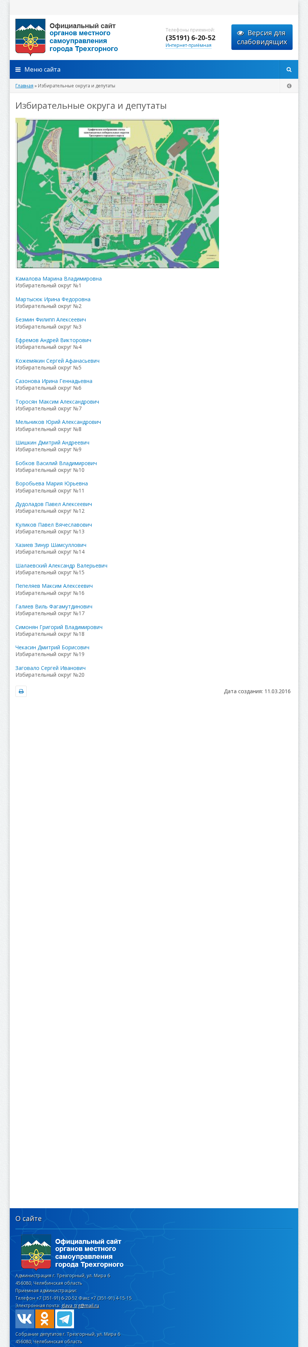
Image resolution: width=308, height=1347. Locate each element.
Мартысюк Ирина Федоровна (53, 299)
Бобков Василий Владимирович (56, 463)
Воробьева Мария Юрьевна (51, 483)
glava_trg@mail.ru (80, 1305)
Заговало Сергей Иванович (50, 667)
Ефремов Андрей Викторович (53, 340)
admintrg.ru (85, 37)
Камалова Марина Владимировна (58, 278)
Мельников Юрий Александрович (58, 421)
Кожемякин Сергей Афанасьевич (57, 360)
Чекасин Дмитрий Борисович (52, 647)
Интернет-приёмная (188, 45)
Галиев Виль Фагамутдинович (53, 606)
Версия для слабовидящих (262, 37)
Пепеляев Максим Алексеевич (54, 585)
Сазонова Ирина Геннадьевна (53, 380)
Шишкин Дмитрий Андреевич (52, 442)
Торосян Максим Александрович (57, 401)
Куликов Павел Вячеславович (53, 524)
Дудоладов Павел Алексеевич (53, 504)
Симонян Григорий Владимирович (59, 627)
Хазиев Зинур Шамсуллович (50, 544)
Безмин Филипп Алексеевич (50, 319)
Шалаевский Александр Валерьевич (61, 565)
